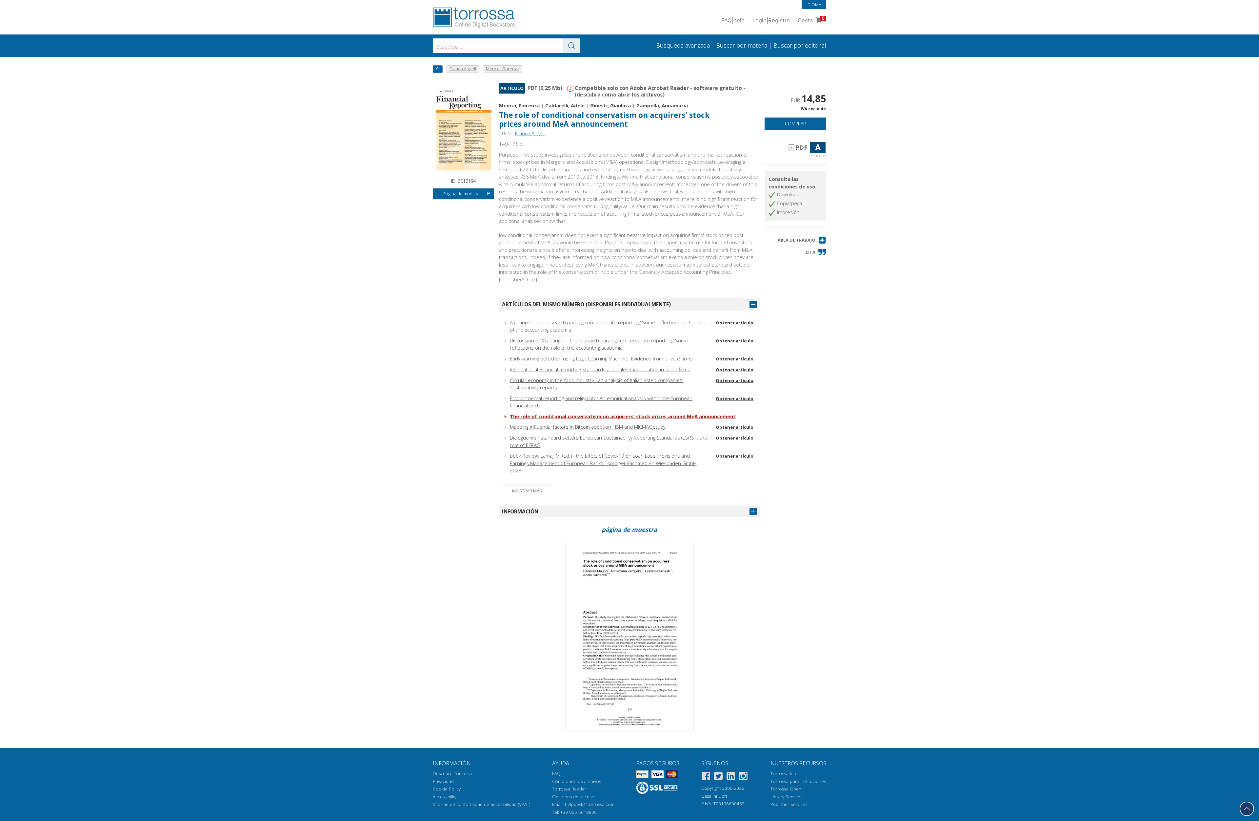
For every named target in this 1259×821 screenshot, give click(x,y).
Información (520, 511)
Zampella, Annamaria (662, 105)
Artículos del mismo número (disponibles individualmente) (586, 304)
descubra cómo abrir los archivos (620, 94)
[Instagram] (743, 777)
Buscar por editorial (799, 45)
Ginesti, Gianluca (610, 105)
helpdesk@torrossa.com (589, 804)
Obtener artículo (734, 323)
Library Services (786, 797)
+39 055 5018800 (578, 812)
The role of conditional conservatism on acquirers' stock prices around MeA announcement (623, 416)
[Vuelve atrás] (438, 69)
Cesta (811, 19)
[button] (802, 240)
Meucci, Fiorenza (519, 105)
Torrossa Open (785, 789)
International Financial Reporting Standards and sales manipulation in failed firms (600, 369)
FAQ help (733, 20)
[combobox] (506, 45)
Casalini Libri (714, 796)
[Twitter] (718, 777)
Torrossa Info (784, 773)
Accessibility (444, 797)
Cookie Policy (447, 789)
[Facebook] (705, 777)
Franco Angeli (530, 133)
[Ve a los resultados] (571, 45)
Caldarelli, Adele (565, 105)
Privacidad (443, 781)
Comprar (795, 123)
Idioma (814, 5)
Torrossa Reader (569, 789)
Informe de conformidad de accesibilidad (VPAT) (481, 804)
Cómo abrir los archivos (576, 781)
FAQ (556, 773)
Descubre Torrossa (452, 773)
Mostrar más (527, 491)
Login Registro (771, 20)
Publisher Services (788, 804)
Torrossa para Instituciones (798, 781)
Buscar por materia (741, 45)
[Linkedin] (730, 777)
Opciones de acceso (573, 797)
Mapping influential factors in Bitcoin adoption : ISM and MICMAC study (588, 426)
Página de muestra (461, 194)
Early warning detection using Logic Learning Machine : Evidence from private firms (601, 358)
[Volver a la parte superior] (1247, 809)
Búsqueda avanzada (683, 45)
